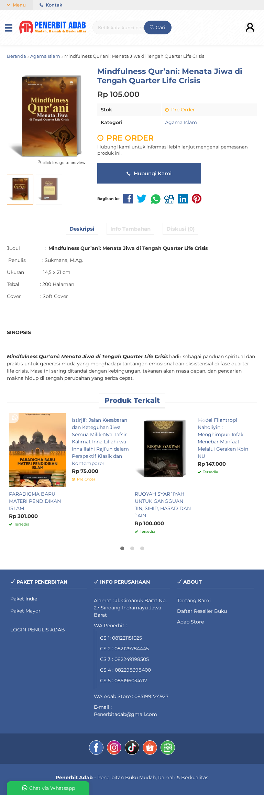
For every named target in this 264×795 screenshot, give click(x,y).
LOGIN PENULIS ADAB (37, 630)
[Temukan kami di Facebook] (96, 748)
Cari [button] (159, 27)
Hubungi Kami (152, 173)
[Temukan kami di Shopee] (150, 748)
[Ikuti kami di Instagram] (114, 748)
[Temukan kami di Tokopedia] (168, 748)
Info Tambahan (130, 228)
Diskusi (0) (180, 228)
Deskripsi (82, 228)
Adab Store (190, 622)
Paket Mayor (25, 611)
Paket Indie (23, 599)
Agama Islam (181, 122)
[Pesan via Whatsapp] (15, 417)
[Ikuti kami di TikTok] (132, 748)
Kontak (53, 5)
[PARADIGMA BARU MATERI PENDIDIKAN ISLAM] (37, 449)
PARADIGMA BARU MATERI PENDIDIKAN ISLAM (35, 501)
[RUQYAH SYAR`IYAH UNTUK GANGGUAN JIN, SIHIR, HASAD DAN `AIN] (163, 449)
